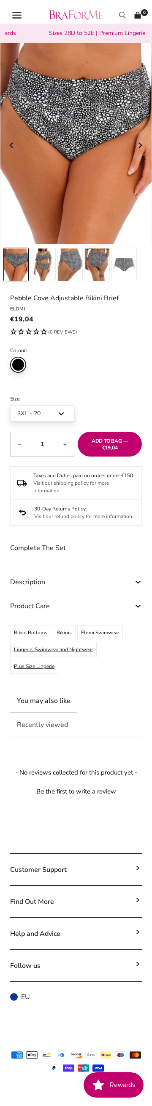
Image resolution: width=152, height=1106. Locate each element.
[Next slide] (140, 145)
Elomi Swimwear (100, 632)
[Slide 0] (16, 264)
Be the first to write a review (76, 791)
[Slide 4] (124, 264)
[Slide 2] (70, 264)
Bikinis (64, 632)
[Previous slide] (11, 145)
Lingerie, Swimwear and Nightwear (53, 649)
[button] (43, 332)
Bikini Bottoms (30, 632)
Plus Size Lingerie (34, 666)
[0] (137, 15)
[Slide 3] (97, 264)
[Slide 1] (43, 264)
